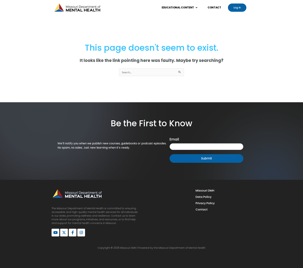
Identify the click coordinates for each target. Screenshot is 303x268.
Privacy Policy (205, 203)
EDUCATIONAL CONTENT (178, 7)
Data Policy (203, 197)
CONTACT (214, 7)
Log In (237, 7)
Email (174, 139)
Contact (202, 209)
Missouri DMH (205, 191)
